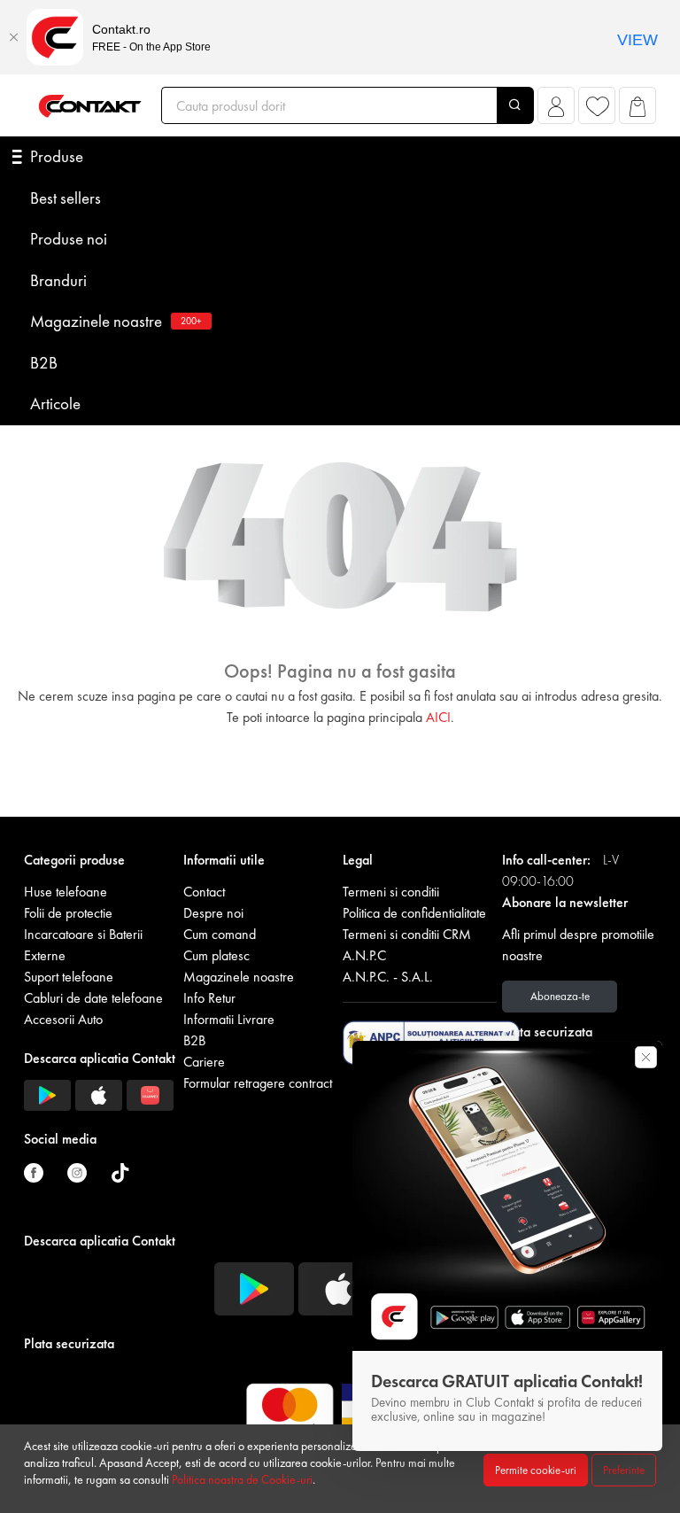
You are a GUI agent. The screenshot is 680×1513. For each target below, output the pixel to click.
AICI (438, 717)
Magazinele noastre (116, 321)
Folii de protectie (68, 913)
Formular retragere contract (257, 1083)
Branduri (58, 280)
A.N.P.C (364, 955)
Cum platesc (216, 955)
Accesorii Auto (63, 1019)
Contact (204, 891)
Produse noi (68, 239)
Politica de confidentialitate (414, 913)
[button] (556, 110)
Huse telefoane (65, 891)
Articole (55, 403)
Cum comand (219, 934)
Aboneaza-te (560, 996)
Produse (56, 156)
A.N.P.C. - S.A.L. (388, 976)
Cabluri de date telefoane (93, 998)
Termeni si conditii (391, 891)
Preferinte (624, 1470)
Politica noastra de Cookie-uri (242, 1479)
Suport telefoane (68, 976)
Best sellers (65, 198)
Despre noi (213, 913)
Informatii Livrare (228, 1019)
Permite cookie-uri (535, 1470)
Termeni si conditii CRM (407, 934)
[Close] (13, 37)
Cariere (204, 1061)
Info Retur (209, 998)
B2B (44, 363)
